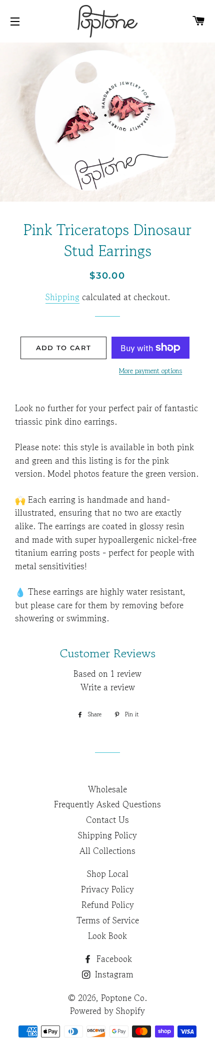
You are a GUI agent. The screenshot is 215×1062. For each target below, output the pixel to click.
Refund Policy (108, 904)
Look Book (107, 935)
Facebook (113, 958)
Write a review (107, 687)
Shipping (63, 297)
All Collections (108, 850)
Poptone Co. (124, 997)
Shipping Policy (107, 835)
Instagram (113, 974)
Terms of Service (107, 920)
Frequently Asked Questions (107, 804)
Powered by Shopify (107, 1010)
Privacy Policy (107, 889)
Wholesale (107, 789)
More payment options (150, 371)
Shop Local (107, 873)
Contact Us (107, 819)
